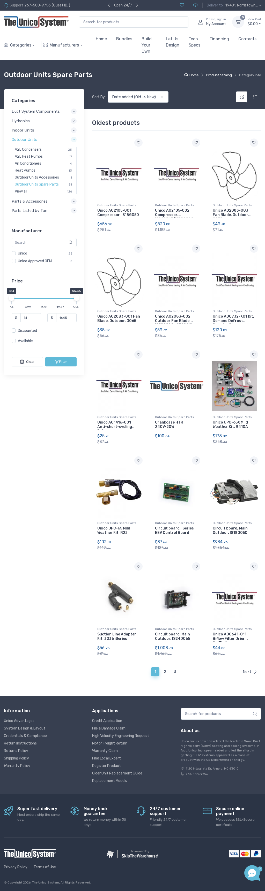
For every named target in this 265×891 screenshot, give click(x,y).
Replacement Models (109, 781)
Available (25, 341)
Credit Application (107, 721)
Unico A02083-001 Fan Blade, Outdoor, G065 (118, 318)
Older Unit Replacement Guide (117, 773)
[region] (44, 257)
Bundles (124, 38)
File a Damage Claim (109, 728)
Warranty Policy (17, 766)
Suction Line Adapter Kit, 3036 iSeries (116, 636)
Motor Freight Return (109, 743)
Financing (219, 38)
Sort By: (99, 97)
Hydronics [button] (21, 121)
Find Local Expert (106, 758)
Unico (22, 253)
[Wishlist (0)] (182, 5)
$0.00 (254, 22)
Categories (20, 45)
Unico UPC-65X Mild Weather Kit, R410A (230, 424)
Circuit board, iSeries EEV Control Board (174, 530)
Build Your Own (147, 45)
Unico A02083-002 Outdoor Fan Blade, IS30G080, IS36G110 (173, 320)
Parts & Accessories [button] (30, 201)
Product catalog (219, 75)
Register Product (106, 766)
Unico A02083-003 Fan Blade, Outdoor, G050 (231, 214)
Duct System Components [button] (36, 111)
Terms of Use (45, 867)
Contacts (247, 38)
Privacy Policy (15, 867)
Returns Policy (16, 751)
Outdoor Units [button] (24, 139)
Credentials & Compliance (25, 736)
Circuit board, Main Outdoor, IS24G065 (172, 636)
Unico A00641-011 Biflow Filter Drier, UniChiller (229, 638)
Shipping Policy (16, 758)
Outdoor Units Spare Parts (116, 205)
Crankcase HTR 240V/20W (169, 424)
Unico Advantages (19, 721)
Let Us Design (172, 42)
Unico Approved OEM (35, 261)
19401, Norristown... (241, 5)
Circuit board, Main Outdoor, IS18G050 (230, 530)
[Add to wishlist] (138, 143)
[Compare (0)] (193, 5)
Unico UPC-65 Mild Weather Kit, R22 (113, 530)
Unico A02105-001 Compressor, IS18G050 (118, 212)
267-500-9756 (37, 5)
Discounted (27, 330)
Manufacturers (64, 45)
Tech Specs (194, 42)
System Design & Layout (24, 728)
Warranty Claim (105, 751)
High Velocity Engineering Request (120, 736)
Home (101, 38)
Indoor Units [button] (23, 130)
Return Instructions (20, 743)
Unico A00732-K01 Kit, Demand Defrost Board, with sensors (233, 320)
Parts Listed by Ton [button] (29, 210)
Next (247, 671)
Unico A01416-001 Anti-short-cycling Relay (114, 426)
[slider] (11, 298)
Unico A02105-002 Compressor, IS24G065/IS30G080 (174, 214)
